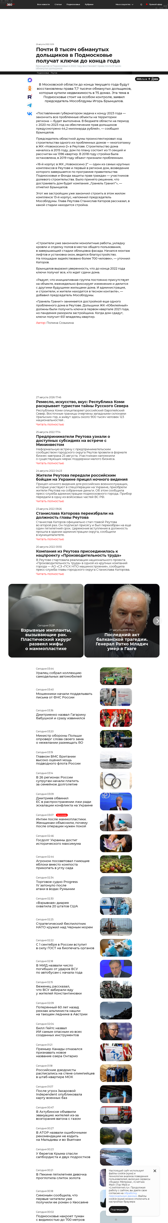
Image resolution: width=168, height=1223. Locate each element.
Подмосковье (73, 4)
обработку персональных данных (123, 1194)
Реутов (54, 73)
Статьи (58, 4)
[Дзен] (147, 79)
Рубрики (89, 4)
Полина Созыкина (60, 323)
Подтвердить (119, 1209)
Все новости (43, 4)
